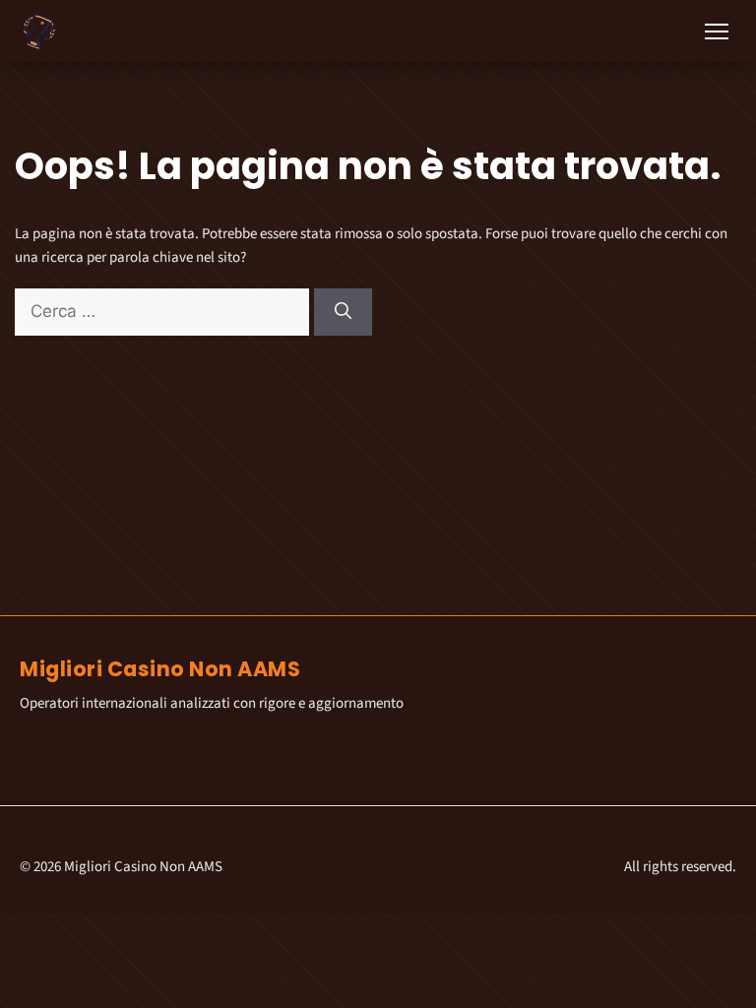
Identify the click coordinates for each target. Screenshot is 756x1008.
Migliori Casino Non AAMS (160, 669)
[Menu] (716, 31)
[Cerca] (343, 312)
